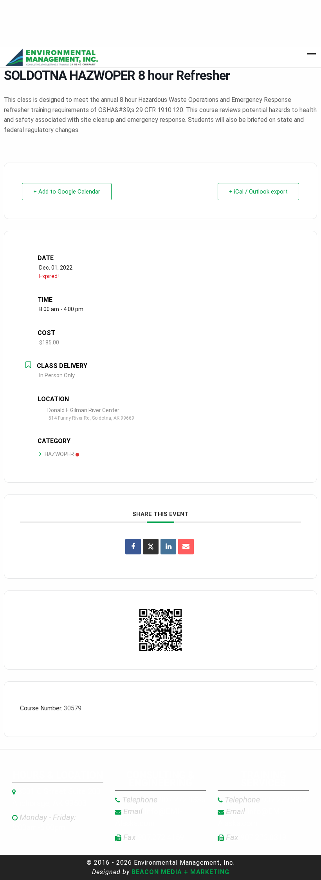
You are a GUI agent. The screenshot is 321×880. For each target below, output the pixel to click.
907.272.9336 (164, 799)
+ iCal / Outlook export (258, 191)
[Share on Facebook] (133, 546)
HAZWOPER (59, 454)
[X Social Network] (151, 546)
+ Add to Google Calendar (66, 191)
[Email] (186, 546)
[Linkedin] (168, 546)
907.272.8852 (266, 799)
